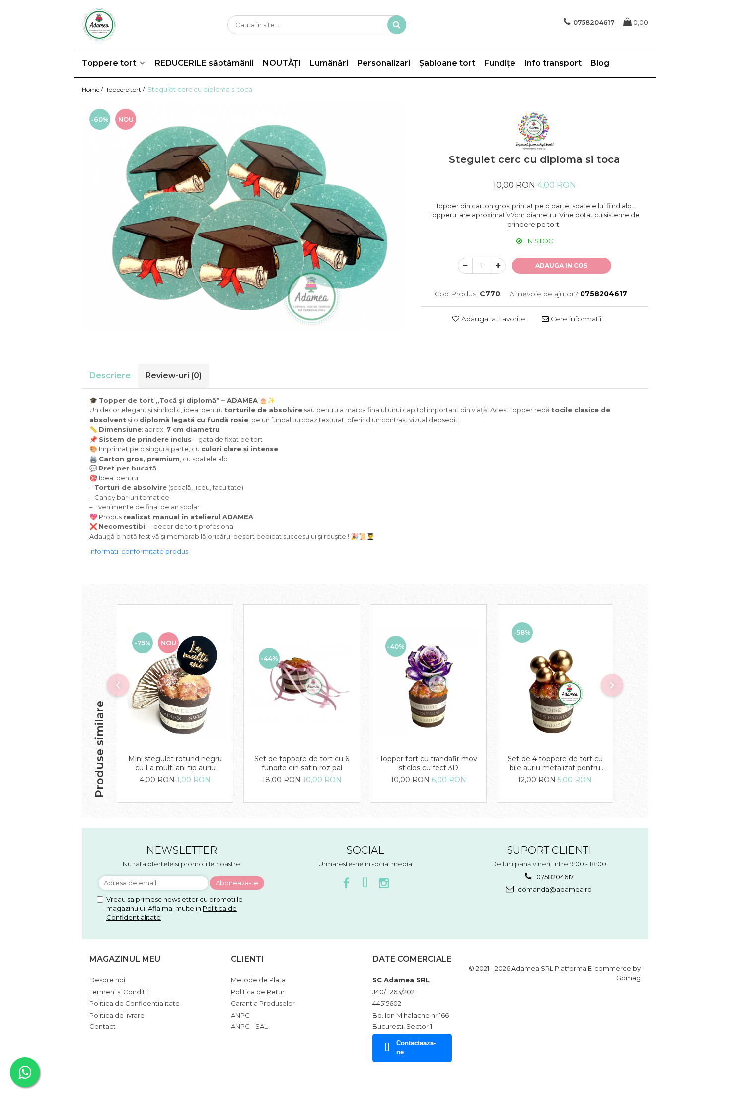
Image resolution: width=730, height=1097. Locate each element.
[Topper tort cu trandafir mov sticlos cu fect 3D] (428, 682)
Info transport (553, 63)
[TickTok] (365, 883)
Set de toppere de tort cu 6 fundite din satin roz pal (301, 763)
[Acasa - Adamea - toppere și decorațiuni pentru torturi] (131, 24)
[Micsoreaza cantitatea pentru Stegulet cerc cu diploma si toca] (465, 266)
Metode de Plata (258, 980)
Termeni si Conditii (118, 992)
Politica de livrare (117, 1015)
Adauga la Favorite (492, 318)
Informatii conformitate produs (138, 551)
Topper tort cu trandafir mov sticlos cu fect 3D (428, 763)
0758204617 (554, 877)
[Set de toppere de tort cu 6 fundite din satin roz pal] (301, 681)
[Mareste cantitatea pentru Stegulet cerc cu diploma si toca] (498, 266)
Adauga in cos (561, 265)
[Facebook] (346, 883)
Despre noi (107, 980)
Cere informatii (575, 318)
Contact (102, 1026)
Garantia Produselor (263, 1003)
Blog (599, 63)
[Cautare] (396, 24)
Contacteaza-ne (416, 1047)
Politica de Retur (258, 992)
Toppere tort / (126, 89)
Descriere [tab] (110, 375)
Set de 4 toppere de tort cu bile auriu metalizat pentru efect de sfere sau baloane (555, 763)
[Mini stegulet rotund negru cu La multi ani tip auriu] (175, 682)
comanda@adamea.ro (554, 889)
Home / (93, 89)
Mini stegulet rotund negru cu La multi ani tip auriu (175, 763)
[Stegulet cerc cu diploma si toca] (244, 215)
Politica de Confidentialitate (134, 1003)
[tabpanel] (244, 215)
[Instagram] (384, 883)
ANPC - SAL (249, 1026)
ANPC (240, 1015)
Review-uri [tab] (174, 375)
